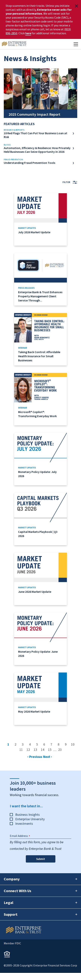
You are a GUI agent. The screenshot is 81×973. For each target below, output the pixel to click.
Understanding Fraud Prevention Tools (29, 163)
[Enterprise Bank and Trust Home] (14, 44)
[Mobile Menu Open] (76, 44)
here (28, 33)
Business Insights (27, 814)
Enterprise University (30, 819)
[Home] (40, 929)
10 (73, 744)
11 (22, 749)
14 (43, 749)
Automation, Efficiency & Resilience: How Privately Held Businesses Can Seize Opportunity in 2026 (37, 150)
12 (29, 749)
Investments (24, 823)
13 (36, 749)
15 (50, 749)
